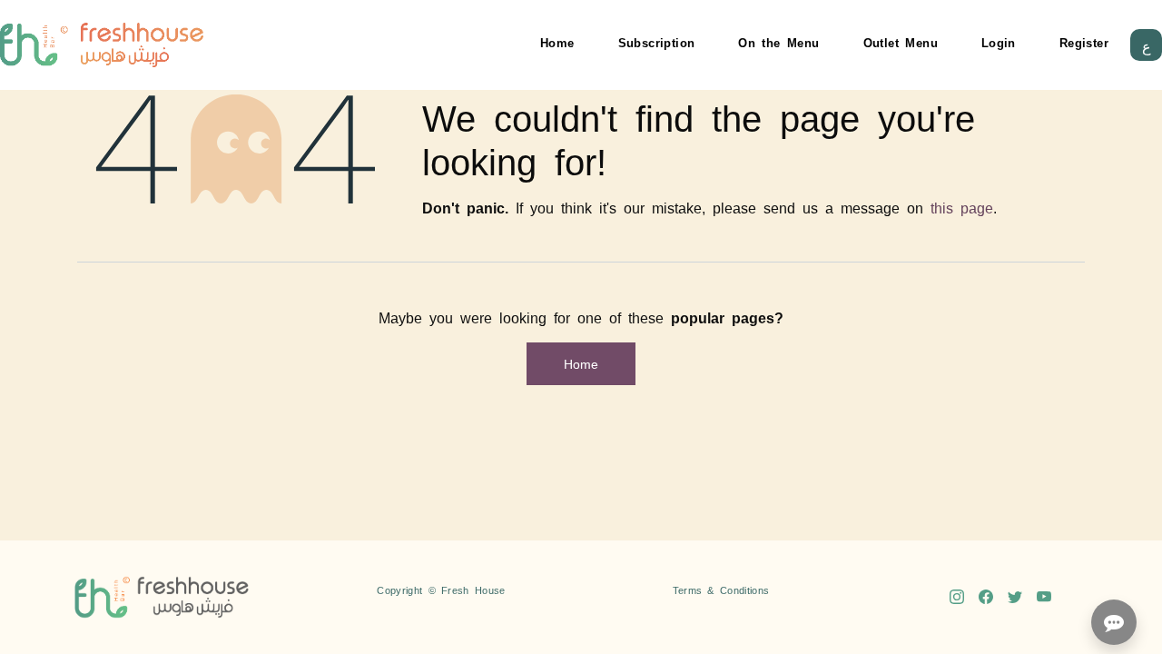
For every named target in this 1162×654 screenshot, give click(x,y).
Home (557, 42)
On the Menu (778, 42)
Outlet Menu (900, 42)
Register (1083, 42)
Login (998, 42)
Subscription (656, 42)
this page (962, 207)
